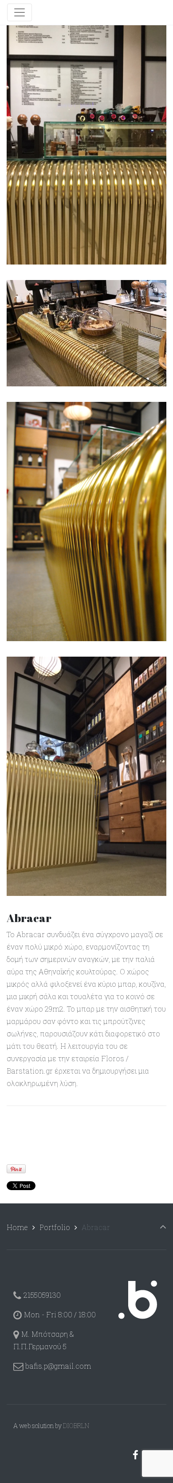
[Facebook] (135, 1454)
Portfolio (54, 1227)
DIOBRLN (76, 1425)
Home (17, 1227)
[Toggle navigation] (19, 12)
